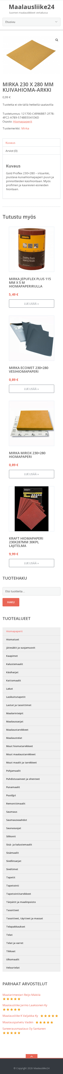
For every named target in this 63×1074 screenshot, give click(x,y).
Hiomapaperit (22, 121)
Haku (11, 602)
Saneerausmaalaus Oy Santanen (24, 1028)
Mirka (25, 128)
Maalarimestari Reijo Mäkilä (21, 995)
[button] (56, 39)
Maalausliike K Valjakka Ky (20, 1016)
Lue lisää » (31, 304)
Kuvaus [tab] (10, 143)
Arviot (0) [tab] (11, 151)
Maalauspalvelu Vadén (18, 1022)
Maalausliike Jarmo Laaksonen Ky (25, 1005)
